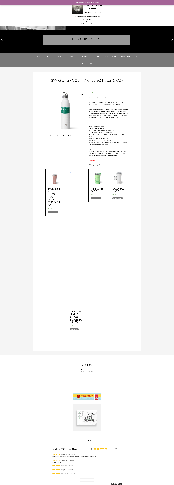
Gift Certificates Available (87, 24)
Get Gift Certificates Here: (87, 436)
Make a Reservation (87, 22)
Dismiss (97, 3)
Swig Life (97, 165)
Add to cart (53, 211)
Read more (74, 329)
